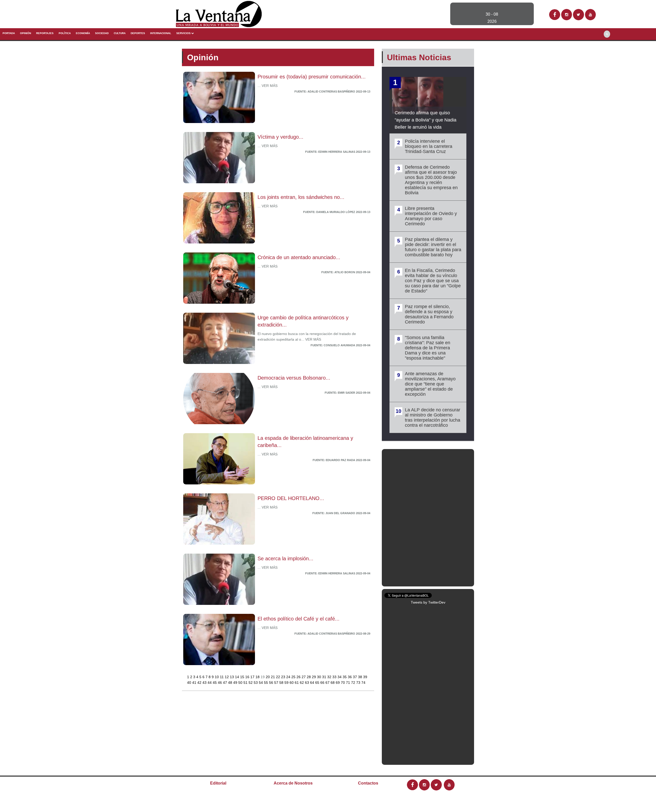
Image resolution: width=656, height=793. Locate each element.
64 (312, 682)
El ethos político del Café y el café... (299, 619)
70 (343, 682)
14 (237, 677)
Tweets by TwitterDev (428, 602)
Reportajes (45, 33)
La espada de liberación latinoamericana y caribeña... (305, 441)
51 (246, 682)
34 (340, 677)
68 (333, 682)
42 (199, 682)
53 (256, 682)
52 (251, 682)
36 (350, 677)
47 (225, 682)
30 (319, 677)
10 (217, 677)
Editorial (218, 783)
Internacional (160, 33)
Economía (83, 33)
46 (220, 682)
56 (271, 682)
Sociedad (102, 33)
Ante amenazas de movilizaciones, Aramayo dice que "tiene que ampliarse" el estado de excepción (430, 384)
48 (230, 682)
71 (348, 682)
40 (189, 682)
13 (232, 677)
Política (65, 33)
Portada (9, 33)
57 (276, 682)
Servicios (183, 33)
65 (317, 682)
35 (345, 677)
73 (358, 682)
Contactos (368, 783)
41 (194, 682)
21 (273, 677)
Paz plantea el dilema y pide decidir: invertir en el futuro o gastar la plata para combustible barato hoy (433, 247)
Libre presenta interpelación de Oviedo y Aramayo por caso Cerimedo (431, 216)
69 (338, 682)
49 (235, 682)
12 (227, 677)
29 (314, 677)
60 (292, 682)
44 (210, 682)
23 (283, 677)
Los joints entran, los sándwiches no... (301, 197)
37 (355, 677)
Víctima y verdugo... (280, 137)
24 (288, 677)
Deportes (138, 33)
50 (240, 682)
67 (328, 682)
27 (304, 677)
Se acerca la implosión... (285, 558)
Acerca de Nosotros (293, 783)
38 (360, 677)
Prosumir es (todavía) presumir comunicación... (312, 76)
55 (266, 682)
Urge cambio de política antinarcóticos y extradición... (303, 321)
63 (307, 682)
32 (329, 677)
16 (247, 677)
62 (302, 682)
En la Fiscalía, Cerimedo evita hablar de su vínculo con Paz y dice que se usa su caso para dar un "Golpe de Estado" (433, 280)
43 (205, 682)
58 (281, 682)
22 (278, 677)
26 (299, 677)
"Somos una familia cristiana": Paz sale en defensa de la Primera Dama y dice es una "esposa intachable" (427, 348)
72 (353, 682)
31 (324, 677)
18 (258, 677)
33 (334, 677)
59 (287, 682)
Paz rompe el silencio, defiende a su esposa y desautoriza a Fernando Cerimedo (429, 314)
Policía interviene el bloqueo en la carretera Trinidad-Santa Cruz (428, 146)
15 (242, 677)
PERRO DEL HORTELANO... (291, 498)
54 (261, 682)
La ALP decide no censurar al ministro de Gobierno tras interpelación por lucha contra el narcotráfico (432, 417)
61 (297, 682)
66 (322, 682)
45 (215, 682)
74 (363, 682)
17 (252, 677)
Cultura (120, 33)
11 (222, 677)
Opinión (25, 33)
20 (268, 677)
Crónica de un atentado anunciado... (299, 257)
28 (309, 677)
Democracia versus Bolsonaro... (294, 378)
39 (365, 677)
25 (293, 677)
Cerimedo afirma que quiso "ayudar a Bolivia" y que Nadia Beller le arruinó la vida (425, 120)
